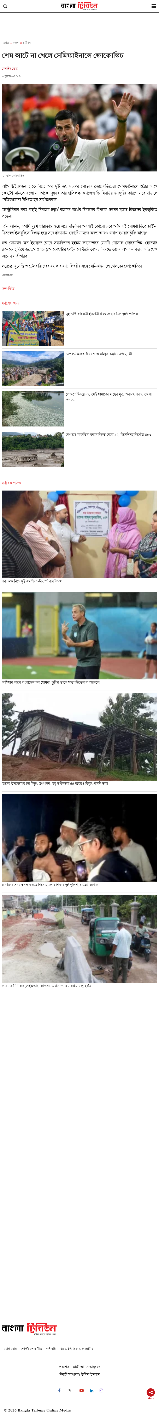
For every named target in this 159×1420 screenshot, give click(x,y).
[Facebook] (59, 1390)
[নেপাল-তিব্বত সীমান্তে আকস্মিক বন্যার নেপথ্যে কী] (79, 370)
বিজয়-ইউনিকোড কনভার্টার (76, 1349)
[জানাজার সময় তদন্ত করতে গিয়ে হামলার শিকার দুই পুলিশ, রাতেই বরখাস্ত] (79, 843)
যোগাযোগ (10, 1349)
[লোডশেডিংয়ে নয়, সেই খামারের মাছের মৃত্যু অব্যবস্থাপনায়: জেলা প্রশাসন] (79, 410)
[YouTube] (81, 1390)
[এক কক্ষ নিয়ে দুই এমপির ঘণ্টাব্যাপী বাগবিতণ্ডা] (79, 540)
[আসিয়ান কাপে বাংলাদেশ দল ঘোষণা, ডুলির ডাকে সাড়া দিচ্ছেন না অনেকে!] (79, 641)
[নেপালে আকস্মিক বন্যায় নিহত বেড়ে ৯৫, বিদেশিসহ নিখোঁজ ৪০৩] (79, 450)
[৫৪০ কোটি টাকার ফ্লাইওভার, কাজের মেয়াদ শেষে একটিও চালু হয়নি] (79, 943)
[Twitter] (70, 1390)
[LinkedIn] (91, 1390)
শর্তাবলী (50, 1349)
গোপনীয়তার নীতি (31, 1349)
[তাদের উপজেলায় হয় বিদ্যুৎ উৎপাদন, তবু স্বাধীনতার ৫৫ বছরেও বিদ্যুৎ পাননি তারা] (79, 742)
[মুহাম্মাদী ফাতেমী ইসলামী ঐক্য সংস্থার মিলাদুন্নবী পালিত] (79, 329)
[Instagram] (101, 1390)
